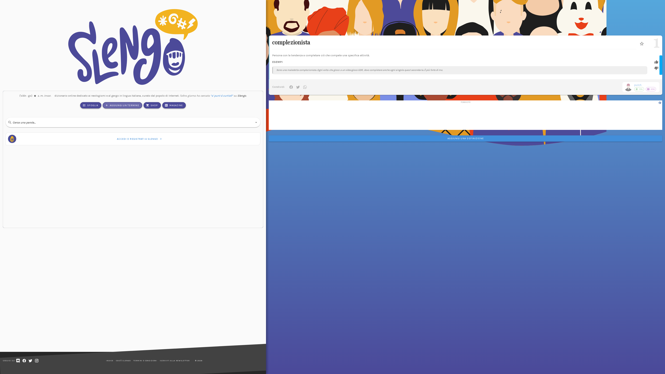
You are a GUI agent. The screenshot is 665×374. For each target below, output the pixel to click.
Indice (109, 361)
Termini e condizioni (145, 361)
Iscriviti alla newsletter (175, 361)
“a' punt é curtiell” (222, 95)
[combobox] (133, 122)
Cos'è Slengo (123, 361)
